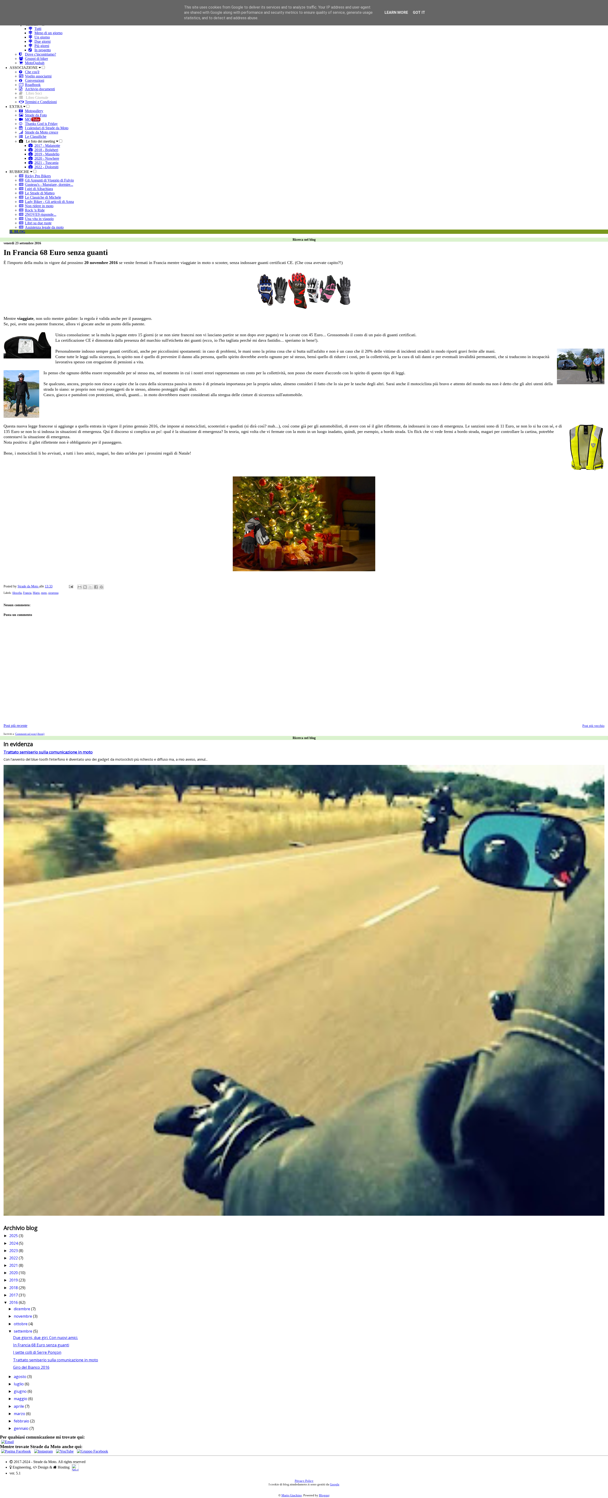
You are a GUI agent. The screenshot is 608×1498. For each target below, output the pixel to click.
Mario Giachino (291, 1495)
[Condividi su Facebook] (96, 587)
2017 (14, 1295)
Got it (419, 12)
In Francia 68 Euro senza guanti (41, 1345)
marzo (20, 1413)
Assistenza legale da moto (44, 227)
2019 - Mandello (46, 154)
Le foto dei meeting (40, 141)
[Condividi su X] (90, 587)
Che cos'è (32, 72)
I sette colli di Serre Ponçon (37, 1352)
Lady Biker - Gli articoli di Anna (49, 202)
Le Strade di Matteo (40, 193)
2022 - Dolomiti (46, 167)
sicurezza (53, 592)
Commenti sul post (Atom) (29, 733)
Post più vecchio (593, 726)
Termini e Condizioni (41, 102)
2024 (14, 1243)
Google (334, 1484)
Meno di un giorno (48, 33)
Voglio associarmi (38, 76)
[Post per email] (70, 586)
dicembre (22, 1308)
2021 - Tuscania (46, 163)
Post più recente (15, 726)
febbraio (22, 1421)
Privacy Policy (304, 1481)
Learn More (396, 12)
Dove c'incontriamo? (40, 54)
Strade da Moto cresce (41, 132)
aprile (19, 1406)
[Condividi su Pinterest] (101, 587)
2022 (14, 1258)
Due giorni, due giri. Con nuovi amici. (45, 1337)
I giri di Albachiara (39, 189)
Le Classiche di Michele (43, 197)
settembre (23, 1331)
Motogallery (34, 111)
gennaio (21, 1428)
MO (32, 119)
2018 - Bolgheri (46, 150)
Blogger (324, 1495)
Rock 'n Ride (35, 210)
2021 (14, 1265)
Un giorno (42, 37)
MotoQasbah (34, 63)
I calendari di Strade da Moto (46, 128)
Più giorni (41, 46)
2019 (14, 1280)
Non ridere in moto (39, 206)
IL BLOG (17, 232)
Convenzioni (34, 80)
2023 (14, 1250)
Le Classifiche (35, 136)
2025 (14, 1235)
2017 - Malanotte (47, 146)
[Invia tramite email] (79, 587)
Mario (36, 592)
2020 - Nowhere (46, 158)
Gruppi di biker (36, 59)
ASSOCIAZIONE (24, 68)
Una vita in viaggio (39, 219)
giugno (21, 1391)
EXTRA (16, 107)
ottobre (21, 1323)
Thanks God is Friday (41, 124)
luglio (19, 1384)
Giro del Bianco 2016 (31, 1367)
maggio (21, 1398)
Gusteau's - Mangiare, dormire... (49, 184)
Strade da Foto (36, 115)
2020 (14, 1272)
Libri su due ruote (38, 223)
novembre (23, 1316)
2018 (14, 1287)
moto (44, 592)
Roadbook (33, 85)
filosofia (17, 592)
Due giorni (42, 41)
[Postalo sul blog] (85, 587)
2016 (14, 1302)
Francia (27, 592)
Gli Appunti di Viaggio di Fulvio (49, 180)
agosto (20, 1376)
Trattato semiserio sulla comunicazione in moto (48, 752)
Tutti (37, 29)
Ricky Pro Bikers (38, 176)
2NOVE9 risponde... (40, 214)
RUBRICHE (20, 172)
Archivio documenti (40, 89)
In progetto (42, 50)
